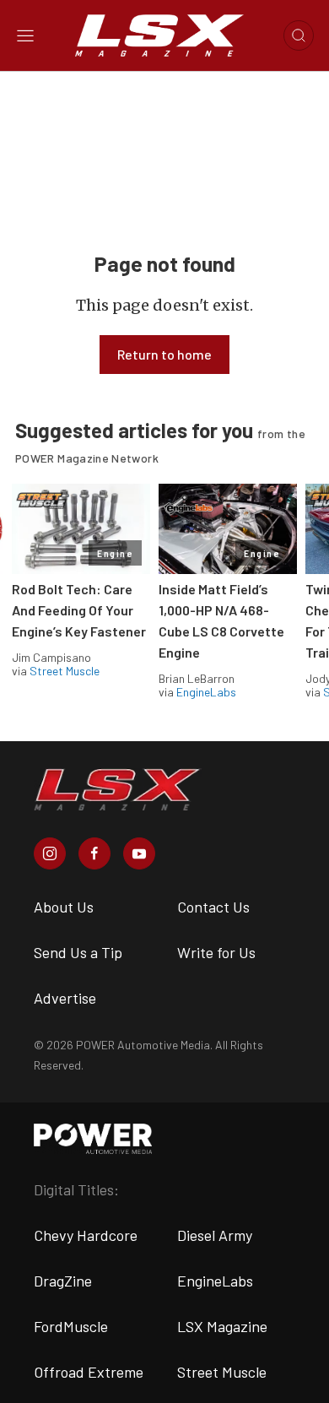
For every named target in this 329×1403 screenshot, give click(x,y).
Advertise (65, 998)
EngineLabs (206, 692)
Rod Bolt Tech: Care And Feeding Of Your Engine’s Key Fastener (79, 610)
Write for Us (216, 952)
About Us (64, 906)
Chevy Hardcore (86, 1235)
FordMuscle (71, 1326)
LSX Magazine (222, 1326)
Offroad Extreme (88, 1371)
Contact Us (213, 906)
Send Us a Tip (78, 952)
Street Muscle (65, 671)
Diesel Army (214, 1235)
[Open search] (298, 35)
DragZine (63, 1280)
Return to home (164, 354)
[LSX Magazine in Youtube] (139, 853)
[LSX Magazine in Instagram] (50, 853)
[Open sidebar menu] (25, 35)
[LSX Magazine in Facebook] (94, 853)
